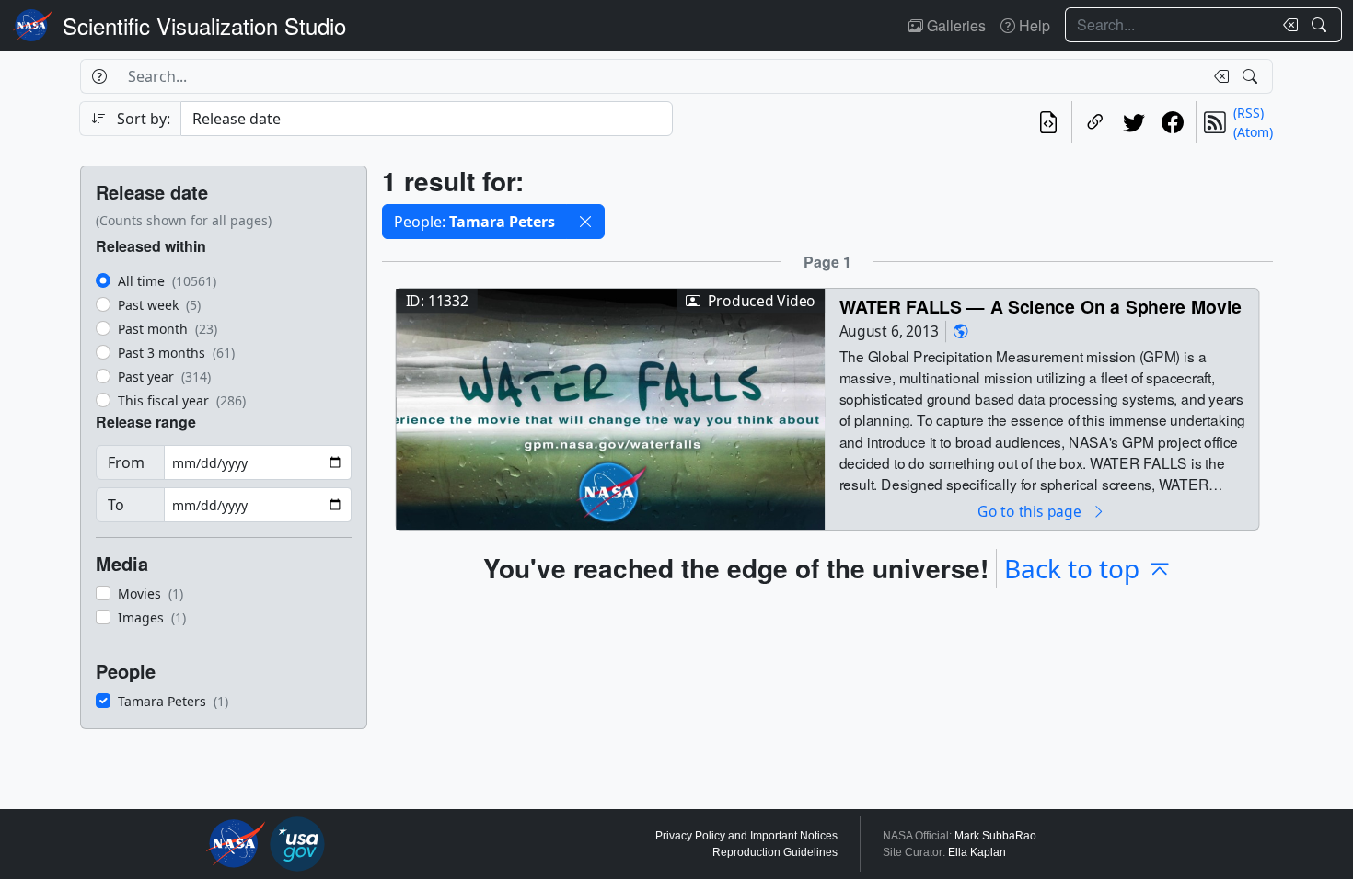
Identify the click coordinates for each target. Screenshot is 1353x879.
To (116, 505)
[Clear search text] (1286, 24)
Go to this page (1030, 510)
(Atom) (1253, 132)
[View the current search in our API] (1048, 122)
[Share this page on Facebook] (1172, 122)
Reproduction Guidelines (775, 852)
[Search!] (1321, 24)
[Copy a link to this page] (1095, 122)
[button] (585, 221)
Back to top (1071, 568)
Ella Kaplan (977, 852)
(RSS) (1248, 112)
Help (1032, 25)
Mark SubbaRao (995, 835)
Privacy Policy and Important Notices (746, 835)
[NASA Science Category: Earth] (961, 331)
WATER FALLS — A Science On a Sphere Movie (1040, 305)
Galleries (954, 25)
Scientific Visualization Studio (204, 25)
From (126, 462)
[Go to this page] (610, 407)
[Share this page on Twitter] (1134, 122)
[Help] (99, 76)
